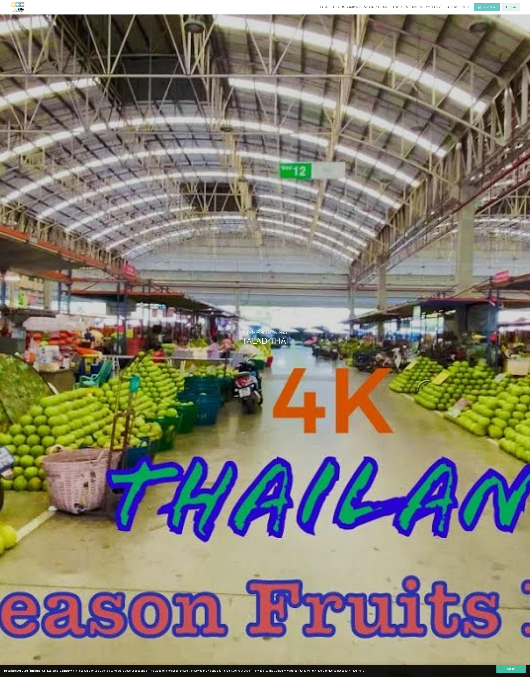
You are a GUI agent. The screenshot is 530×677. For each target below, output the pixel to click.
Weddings (433, 7)
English (511, 7)
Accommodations (346, 7)
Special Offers (375, 7)
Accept (511, 668)
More (466, 7)
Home (324, 7)
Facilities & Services (406, 7)
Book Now (489, 7)
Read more (357, 670)
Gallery (452, 7)
